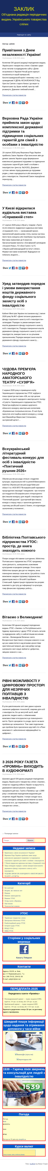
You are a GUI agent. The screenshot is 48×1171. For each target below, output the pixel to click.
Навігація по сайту (24, 35)
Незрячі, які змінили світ (13, 890)
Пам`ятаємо (9, 903)
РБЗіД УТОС (9, 928)
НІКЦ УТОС (9, 931)
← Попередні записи (10, 833)
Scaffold (32, 1164)
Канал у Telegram (24, 958)
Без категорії (9, 888)
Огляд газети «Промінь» (13, 901)
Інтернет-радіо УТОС (12, 926)
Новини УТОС (10, 898)
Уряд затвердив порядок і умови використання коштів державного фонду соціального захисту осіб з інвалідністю (24, 868)
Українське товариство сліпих (15, 918)
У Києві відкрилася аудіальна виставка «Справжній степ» (19, 212)
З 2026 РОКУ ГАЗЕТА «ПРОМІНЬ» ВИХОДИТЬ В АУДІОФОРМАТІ (22, 766)
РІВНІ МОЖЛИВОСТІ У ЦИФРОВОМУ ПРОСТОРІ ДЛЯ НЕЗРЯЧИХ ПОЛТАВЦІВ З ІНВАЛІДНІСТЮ (23, 689)
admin (23, 58)
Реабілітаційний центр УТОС (15, 923)
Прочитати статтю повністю (14, 95)
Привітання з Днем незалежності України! (20, 853)
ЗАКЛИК (24, 9)
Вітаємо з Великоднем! (22, 617)
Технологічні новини (12, 906)
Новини (7, 893)
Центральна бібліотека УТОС (15, 920)
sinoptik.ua (22, 1139)
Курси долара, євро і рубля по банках (14, 1154)
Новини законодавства (13, 896)
